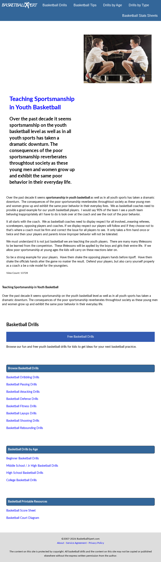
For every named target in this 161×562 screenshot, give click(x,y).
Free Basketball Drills (80, 336)
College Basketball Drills (21, 480)
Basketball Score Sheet (21, 510)
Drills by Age (112, 5)
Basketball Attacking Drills (23, 391)
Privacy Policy (96, 543)
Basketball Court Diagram (22, 517)
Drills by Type (139, 5)
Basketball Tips (85, 5)
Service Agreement (76, 543)
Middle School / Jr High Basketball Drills (32, 465)
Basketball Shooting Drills (22, 420)
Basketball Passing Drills (21, 384)
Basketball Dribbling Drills (22, 377)
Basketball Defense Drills (22, 399)
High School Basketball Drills (24, 472)
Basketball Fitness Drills (21, 406)
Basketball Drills (55, 5)
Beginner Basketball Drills (22, 458)
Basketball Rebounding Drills (24, 428)
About (60, 543)
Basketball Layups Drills (21, 413)
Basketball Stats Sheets (140, 15)
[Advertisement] (43, 65)
